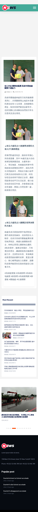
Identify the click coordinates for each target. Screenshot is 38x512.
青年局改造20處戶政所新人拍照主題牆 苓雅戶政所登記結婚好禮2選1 (19, 359)
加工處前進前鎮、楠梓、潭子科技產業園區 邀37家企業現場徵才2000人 (19, 342)
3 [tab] (10, 428)
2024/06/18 (19, 92)
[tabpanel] (19, 404)
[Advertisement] (19, 36)
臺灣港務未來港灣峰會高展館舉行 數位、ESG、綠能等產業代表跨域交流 (19, 326)
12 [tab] (30, 428)
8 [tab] (22, 428)
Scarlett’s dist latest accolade (14, 484)
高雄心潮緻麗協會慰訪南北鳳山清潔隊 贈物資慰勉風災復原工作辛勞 (19, 367)
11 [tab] (28, 428)
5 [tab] (17, 428)
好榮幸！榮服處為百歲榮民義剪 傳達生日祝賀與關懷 (24, 334)
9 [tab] (24, 428)
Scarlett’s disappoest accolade (14, 491)
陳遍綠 (8, 92)
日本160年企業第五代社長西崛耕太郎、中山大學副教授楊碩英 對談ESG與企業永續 (19, 318)
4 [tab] (14, 428)
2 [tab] (8, 428)
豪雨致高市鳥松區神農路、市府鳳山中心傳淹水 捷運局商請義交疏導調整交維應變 (18, 416)
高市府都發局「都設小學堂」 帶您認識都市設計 (19, 310)
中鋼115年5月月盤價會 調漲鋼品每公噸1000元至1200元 (19, 351)
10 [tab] (26, 428)
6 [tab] (19, 428)
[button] (34, 7)
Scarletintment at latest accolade (16, 478)
